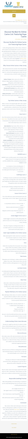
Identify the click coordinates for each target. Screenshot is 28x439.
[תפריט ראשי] (14, 15)
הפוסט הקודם (14, 423)
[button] (14, 11)
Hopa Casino (23, 58)
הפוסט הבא (14, 427)
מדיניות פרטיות (14, 434)
